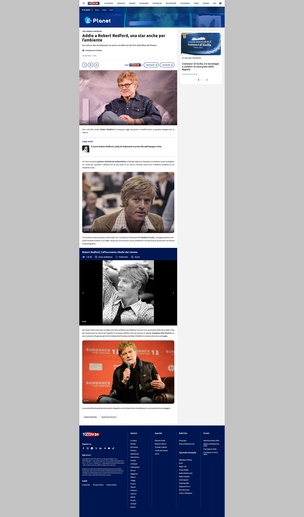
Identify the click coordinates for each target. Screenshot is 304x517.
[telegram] (105, 448)
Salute (133, 497)
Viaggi (133, 480)
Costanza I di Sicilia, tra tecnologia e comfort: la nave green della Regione (200, 66)
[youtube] (109, 448)
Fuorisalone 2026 (209, 449)
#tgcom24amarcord (186, 444)
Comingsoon (183, 480)
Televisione (135, 457)
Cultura (133, 494)
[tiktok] (113, 448)
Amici (157, 454)
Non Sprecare (184, 490)
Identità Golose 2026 (211, 440)
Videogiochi (135, 467)
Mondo (133, 444)
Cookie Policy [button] (111, 485)
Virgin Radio (183, 470)
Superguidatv (184, 483)
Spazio (133, 507)
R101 (181, 463)
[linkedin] (100, 448)
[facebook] (83, 448)
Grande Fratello (161, 447)
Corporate (86, 485)
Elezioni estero (160, 444)
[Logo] (93, 3)
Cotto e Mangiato (185, 493)
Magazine (134, 474)
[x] (96, 448)
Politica (133, 450)
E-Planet (134, 490)
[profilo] (220, 3)
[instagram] (87, 448)
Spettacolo (135, 454)
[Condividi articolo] (84, 65)
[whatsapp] (92, 448)
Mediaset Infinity (185, 460)
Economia (134, 447)
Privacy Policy (98, 485)
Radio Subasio (184, 476)
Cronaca (134, 440)
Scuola (133, 500)
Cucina (133, 484)
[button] (103, 256)
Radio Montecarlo (185, 473)
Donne (133, 470)
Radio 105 (183, 466)
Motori (133, 477)
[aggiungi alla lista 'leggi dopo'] (90, 65)
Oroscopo (182, 440)
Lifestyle (134, 464)
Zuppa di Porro (184, 486)
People (133, 460)
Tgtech (133, 487)
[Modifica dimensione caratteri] (96, 65)
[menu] (83, 3)
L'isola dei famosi (161, 450)
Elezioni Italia (160, 440)
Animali (133, 504)
